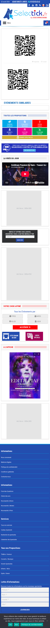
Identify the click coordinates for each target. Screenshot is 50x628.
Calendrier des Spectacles (9, 539)
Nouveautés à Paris (7, 510)
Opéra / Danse (5, 573)
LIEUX (39, 321)
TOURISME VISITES (40, 133)
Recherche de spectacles (8, 535)
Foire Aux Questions (7, 491)
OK (10, 624)
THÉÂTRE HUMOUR (10, 125)
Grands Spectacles (6, 564)
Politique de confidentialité (9, 467)
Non (16, 624)
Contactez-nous (6, 477)
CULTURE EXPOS (25, 133)
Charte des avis (5, 496)
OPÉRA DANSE (40, 125)
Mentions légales (6, 462)
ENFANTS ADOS (9, 133)
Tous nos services (6, 525)
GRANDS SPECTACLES (26, 137)
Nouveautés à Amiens (7, 506)
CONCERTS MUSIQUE (24, 125)
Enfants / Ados (5, 569)
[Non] (47, 621)
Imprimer (36, 62)
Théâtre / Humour (6, 554)
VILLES (13, 321)
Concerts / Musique (7, 559)
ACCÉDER (24, 327)
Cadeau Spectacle (6, 530)
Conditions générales (7, 472)
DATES (38, 316)
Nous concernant (6, 457)
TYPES (13, 316)
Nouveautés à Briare (7, 501)
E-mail (45, 62)
